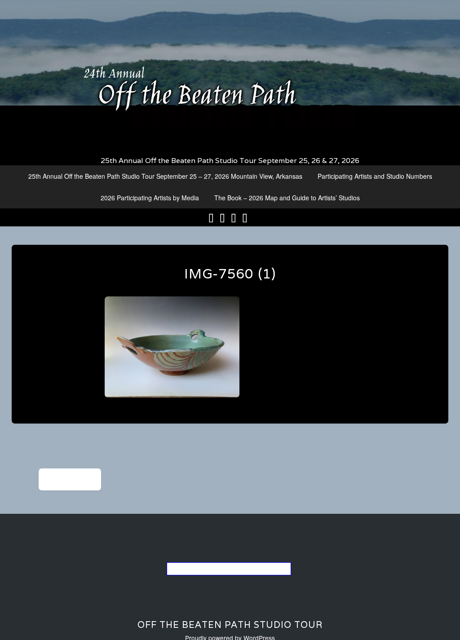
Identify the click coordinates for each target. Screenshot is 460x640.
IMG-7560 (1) (229, 273)
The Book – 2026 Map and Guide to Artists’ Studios (287, 197)
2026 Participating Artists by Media (150, 197)
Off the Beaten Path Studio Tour (230, 625)
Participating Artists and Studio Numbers (375, 176)
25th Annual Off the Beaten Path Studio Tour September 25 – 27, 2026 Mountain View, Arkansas (165, 176)
